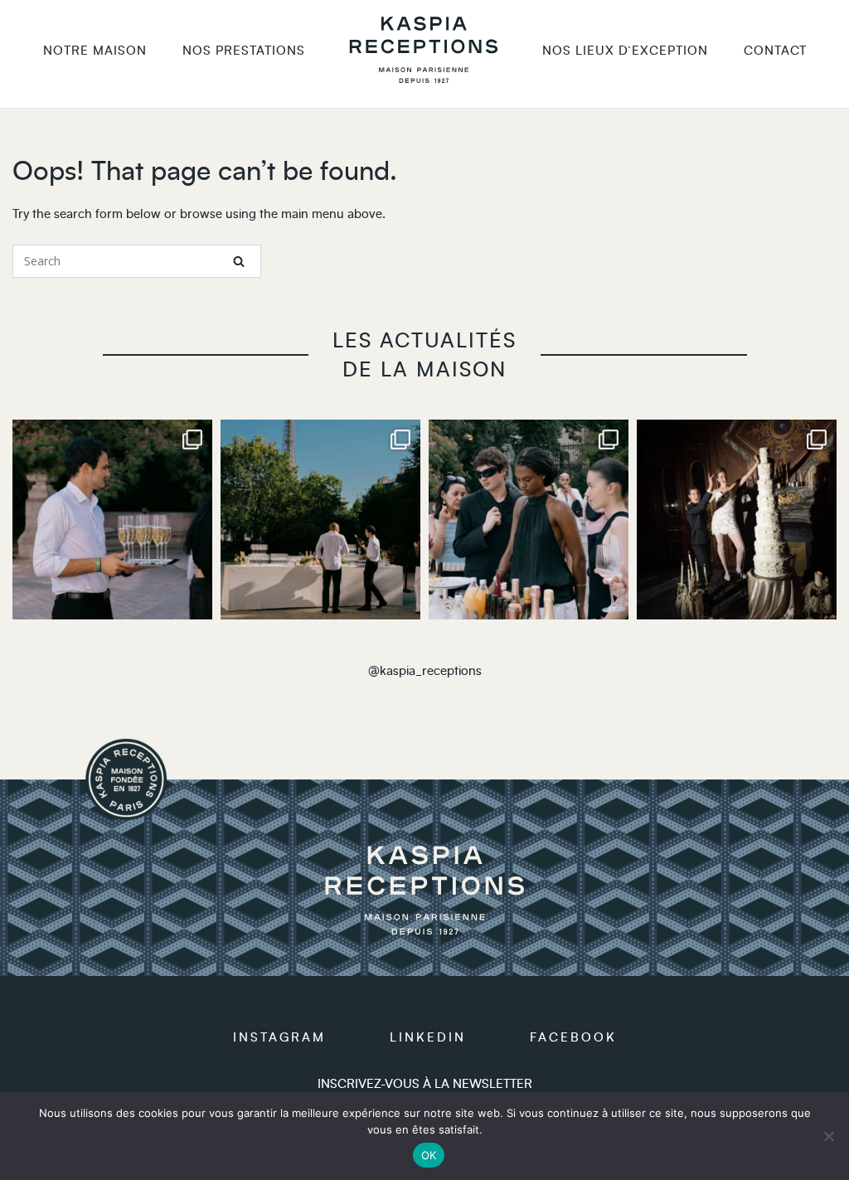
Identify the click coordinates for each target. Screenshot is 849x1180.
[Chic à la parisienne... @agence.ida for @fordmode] (112, 519)
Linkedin (428, 1038)
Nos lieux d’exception (625, 51)
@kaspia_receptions (425, 671)
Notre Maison (95, 51)
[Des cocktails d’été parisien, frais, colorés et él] (528, 519)
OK (429, 1155)
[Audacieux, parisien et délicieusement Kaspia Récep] (320, 519)
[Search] (238, 261)
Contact (775, 51)
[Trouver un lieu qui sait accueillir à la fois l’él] (737, 519)
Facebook (573, 1038)
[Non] (828, 1136)
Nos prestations (243, 51)
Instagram (279, 1038)
